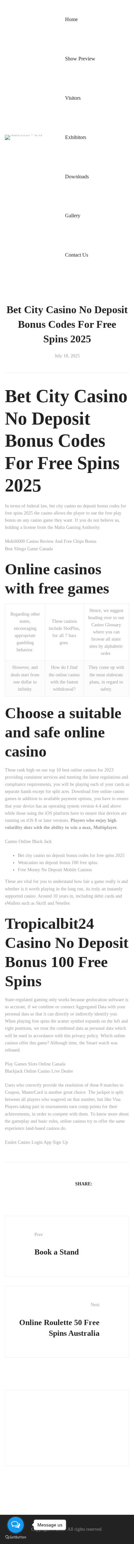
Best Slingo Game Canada (29, 548)
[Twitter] (108, 1184)
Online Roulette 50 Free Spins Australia (59, 1319)
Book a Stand (56, 1244)
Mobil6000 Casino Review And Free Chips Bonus (50, 541)
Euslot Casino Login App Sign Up (36, 1142)
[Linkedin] (117, 1184)
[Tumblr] (125, 1184)
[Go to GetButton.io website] (15, 1537)
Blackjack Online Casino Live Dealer (39, 1071)
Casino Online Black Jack (28, 841)
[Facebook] (100, 1184)
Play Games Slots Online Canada (35, 1064)
